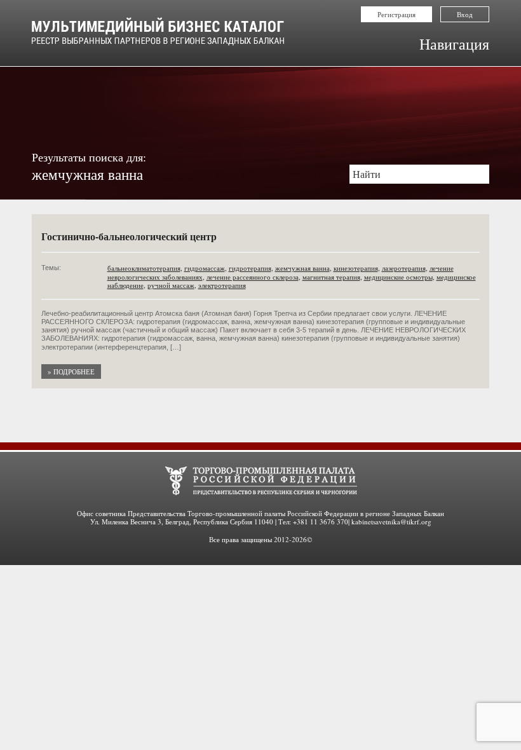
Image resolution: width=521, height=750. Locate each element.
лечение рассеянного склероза (252, 277)
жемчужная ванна (302, 268)
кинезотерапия (356, 268)
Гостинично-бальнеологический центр (129, 236)
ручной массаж (170, 285)
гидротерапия (250, 268)
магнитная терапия (331, 277)
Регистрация (396, 14)
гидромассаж (204, 268)
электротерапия (222, 285)
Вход (465, 14)
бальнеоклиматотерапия (143, 268)
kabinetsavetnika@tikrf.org (391, 521)
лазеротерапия (404, 268)
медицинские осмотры (398, 277)
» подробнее (71, 371)
